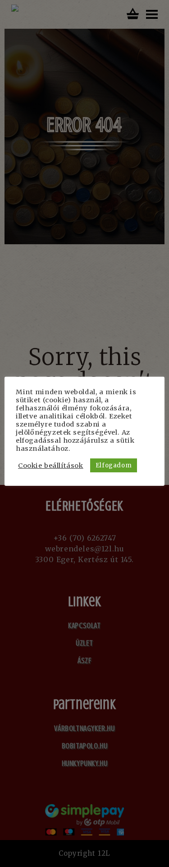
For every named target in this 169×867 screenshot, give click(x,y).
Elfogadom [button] (114, 465)
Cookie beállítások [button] (50, 466)
